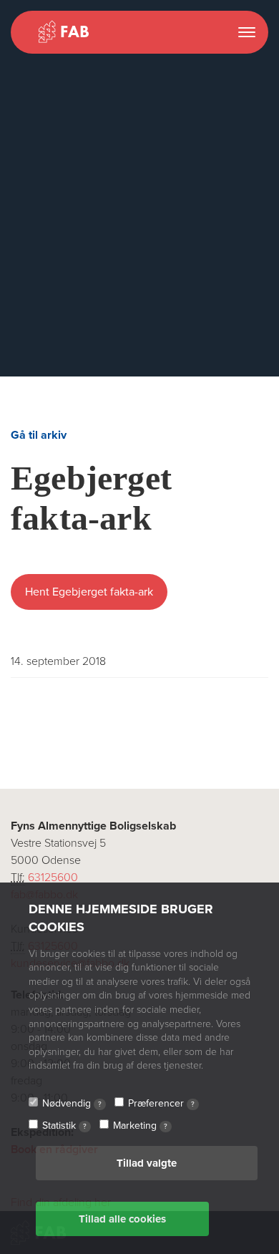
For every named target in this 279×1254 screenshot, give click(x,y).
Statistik (64, 1125)
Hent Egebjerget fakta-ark (89, 592)
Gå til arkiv (39, 435)
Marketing (140, 1125)
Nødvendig (72, 1103)
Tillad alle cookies (122, 1218)
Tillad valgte (147, 1163)
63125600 (53, 877)
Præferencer (161, 1103)
